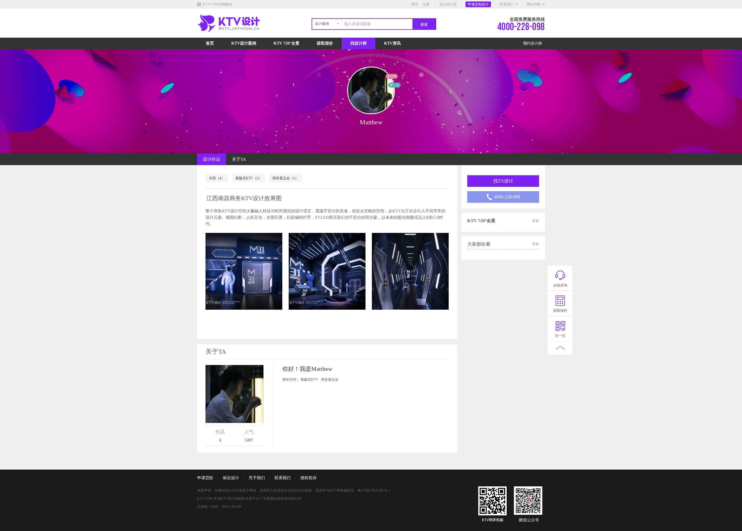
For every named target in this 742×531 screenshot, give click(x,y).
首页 (210, 43)
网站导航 (534, 4)
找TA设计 (503, 180)
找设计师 (358, 43)
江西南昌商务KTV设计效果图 (244, 198)
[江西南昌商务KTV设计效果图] (243, 271)
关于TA (239, 159)
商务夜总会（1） (285, 178)
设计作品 (211, 159)
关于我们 (257, 478)
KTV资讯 (392, 43)
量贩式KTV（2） (248, 178)
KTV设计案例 (243, 43)
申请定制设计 (478, 4)
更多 (535, 221)
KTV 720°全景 (286, 43)
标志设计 (231, 478)
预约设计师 (532, 43)
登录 (414, 4)
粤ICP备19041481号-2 (373, 490)
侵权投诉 (308, 478)
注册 (426, 4)
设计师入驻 (448, 4)
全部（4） (217, 178)
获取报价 (325, 43)
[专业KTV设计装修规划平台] (233, 36)
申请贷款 (205, 478)
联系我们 (507, 4)
